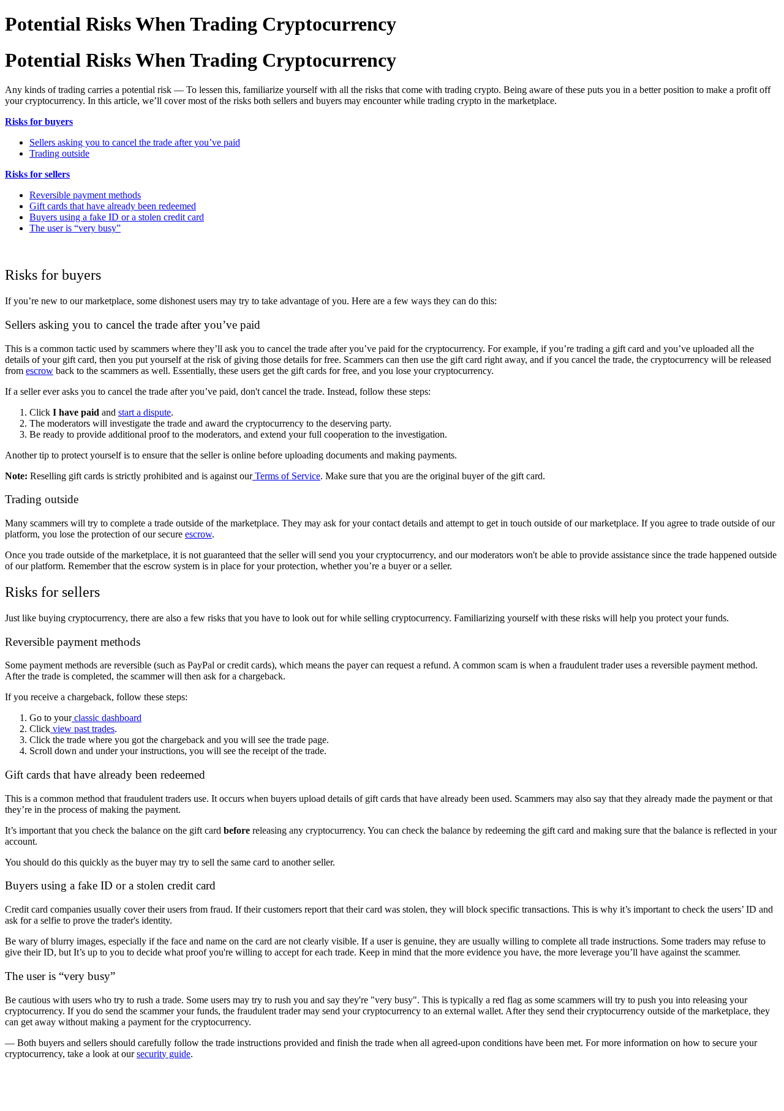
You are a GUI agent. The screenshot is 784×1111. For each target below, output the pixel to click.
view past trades (82, 729)
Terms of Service (286, 476)
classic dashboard (106, 718)
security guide (163, 1054)
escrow (39, 370)
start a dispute (144, 412)
